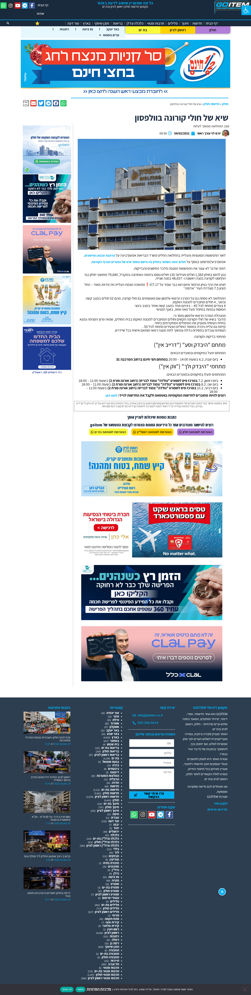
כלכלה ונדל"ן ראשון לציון (102, 845)
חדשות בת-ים (110, 789)
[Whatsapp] (3, 5)
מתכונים (113, 866)
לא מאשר (67, 989)
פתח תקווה (112, 919)
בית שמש (113, 744)
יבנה (116, 824)
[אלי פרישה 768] (151, 619)
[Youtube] (18, 5)
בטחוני (114, 741)
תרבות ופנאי (155, 23)
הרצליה (114, 779)
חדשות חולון (211, 104)
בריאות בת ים (110, 748)
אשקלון (114, 727)
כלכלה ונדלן (135, 23)
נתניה (115, 880)
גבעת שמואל (110, 762)
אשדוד (114, 723)
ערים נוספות (111, 35)
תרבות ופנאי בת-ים (106, 971)
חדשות (197, 23)
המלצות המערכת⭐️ (49, 23)
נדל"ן (115, 870)
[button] (246, 10)
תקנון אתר (220, 803)
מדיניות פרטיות (217, 809)
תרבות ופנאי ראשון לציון (103, 978)
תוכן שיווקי (101, 23)
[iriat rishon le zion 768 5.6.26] (151, 495)
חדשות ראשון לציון (107, 796)
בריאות (118, 23)
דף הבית (43, 5)
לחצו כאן (111, 395)
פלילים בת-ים (110, 905)
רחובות (64, 29)
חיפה (115, 814)
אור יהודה (112, 713)
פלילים (173, 23)
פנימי (115, 915)
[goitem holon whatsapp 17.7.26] (47, 172)
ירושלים (114, 831)
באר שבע (113, 734)
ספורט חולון (111, 891)
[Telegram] (25, 5)
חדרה (115, 782)
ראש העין (113, 929)
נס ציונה (87, 29)
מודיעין (114, 859)
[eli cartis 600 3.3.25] (47, 272)
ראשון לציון (178, 30)
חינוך (185, 23)
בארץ (87, 23)
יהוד (116, 828)
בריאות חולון (111, 751)
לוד (117, 852)
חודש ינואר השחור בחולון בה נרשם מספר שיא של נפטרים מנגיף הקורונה (139, 262)
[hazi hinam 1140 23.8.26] (125, 94)
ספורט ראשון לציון (107, 894)
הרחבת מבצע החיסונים (100, 255)
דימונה (114, 772)
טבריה (115, 817)
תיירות (115, 960)
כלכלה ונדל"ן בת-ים (106, 838)
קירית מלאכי (110, 926)
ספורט (115, 884)
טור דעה (73, 23)
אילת (115, 720)
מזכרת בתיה (111, 863)
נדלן (116, 873)
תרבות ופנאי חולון (107, 974)
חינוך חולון (112, 807)
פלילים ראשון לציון (107, 912)
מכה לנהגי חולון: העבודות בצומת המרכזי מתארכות (47, 738)
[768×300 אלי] (151, 556)
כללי (116, 849)
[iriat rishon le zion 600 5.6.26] (47, 323)
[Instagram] (11, 5)
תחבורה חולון (110, 957)
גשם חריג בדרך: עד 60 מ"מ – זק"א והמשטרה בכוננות (51, 818)
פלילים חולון (111, 908)
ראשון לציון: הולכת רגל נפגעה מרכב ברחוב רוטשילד (50, 778)
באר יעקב (112, 29)
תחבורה (114, 950)
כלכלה (115, 835)
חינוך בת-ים (111, 803)
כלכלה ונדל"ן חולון (106, 842)
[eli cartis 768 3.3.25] (151, 680)
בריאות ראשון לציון (106, 755)
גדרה (115, 765)
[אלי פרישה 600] (47, 221)
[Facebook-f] (32, 5)
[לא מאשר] (245, 989)
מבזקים (114, 856)
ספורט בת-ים (110, 887)
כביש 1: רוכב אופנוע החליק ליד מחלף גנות (47, 856)
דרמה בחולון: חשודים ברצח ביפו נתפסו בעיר (49, 894)
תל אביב (113, 964)
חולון (212, 30)
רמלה (115, 940)
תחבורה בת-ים (109, 953)
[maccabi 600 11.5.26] (47, 374)
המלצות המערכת (108, 775)
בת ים (143, 30)
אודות (40, 13)
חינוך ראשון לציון (108, 810)
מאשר (80, 989)
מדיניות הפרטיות (98, 989)
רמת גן (114, 943)
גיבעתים (113, 769)
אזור (116, 716)
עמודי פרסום (110, 898)
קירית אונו (112, 922)
